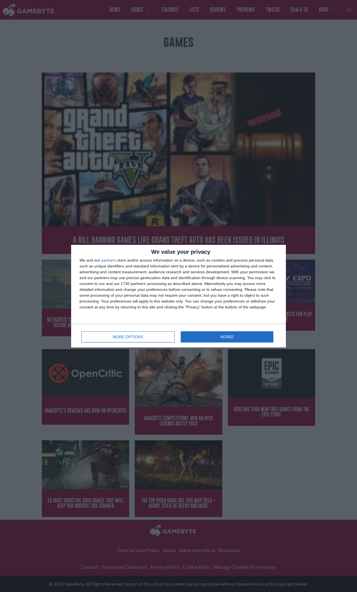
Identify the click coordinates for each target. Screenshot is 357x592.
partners (108, 260)
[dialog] (178, 296)
